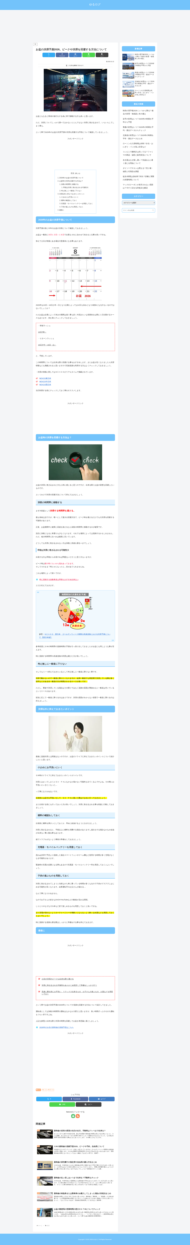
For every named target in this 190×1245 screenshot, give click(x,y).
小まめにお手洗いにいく (70, 197)
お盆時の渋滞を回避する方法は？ (71, 181)
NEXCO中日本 (45, 382)
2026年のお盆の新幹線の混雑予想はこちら (56, 1027)
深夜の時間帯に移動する (70, 184)
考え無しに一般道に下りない (71, 191)
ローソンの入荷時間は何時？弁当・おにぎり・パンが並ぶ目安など (138, 145)
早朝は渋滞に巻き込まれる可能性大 (75, 187)
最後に (61, 210)
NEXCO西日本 (45, 385)
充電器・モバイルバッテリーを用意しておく (77, 203)
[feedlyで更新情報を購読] (73, 1116)
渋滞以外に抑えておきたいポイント (72, 194)
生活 (39, 1090)
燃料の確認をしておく (69, 200)
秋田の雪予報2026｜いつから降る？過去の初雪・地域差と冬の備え (138, 112)
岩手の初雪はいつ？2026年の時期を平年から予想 (138, 120)
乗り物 (52, 1090)
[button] (102, 55)
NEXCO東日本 (45, 378)
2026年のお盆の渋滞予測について (71, 178)
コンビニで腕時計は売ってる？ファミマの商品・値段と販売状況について (138, 153)
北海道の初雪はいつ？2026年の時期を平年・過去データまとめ (138, 136)
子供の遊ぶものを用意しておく (72, 207)
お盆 (45, 1090)
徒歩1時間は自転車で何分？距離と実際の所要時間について (138, 178)
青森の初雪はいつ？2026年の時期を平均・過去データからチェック (138, 128)
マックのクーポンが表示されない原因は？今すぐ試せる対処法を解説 (138, 186)
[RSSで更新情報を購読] (78, 1116)
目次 (72, 173)
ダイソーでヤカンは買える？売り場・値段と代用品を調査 (138, 169)
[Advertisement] (95, 26)
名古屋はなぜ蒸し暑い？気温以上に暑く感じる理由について (138, 161)
